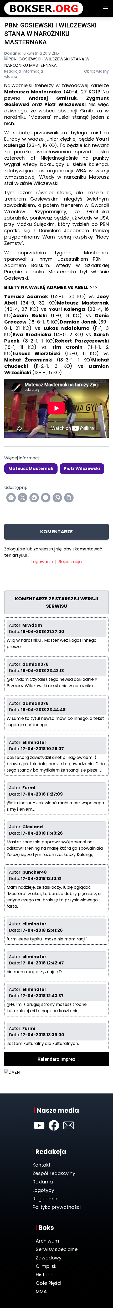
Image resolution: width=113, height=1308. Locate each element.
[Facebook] (54, 1125)
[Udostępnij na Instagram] (34, 497)
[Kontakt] (68, 1125)
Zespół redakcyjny (54, 1173)
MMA (41, 1291)
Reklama (43, 1181)
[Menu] (105, 8)
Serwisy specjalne (57, 1249)
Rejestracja (70, 562)
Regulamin (45, 1198)
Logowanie (42, 562)
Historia (45, 1274)
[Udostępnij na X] (22, 497)
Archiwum (47, 1241)
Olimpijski (47, 1266)
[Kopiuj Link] (69, 497)
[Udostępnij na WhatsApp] (57, 497)
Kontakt (41, 1165)
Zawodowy (48, 1257)
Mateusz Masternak (30, 468)
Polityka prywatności (57, 1207)
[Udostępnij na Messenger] (45, 497)
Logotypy (43, 1190)
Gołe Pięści (48, 1283)
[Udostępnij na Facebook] (11, 497)
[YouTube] (39, 1125)
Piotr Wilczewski (82, 468)
